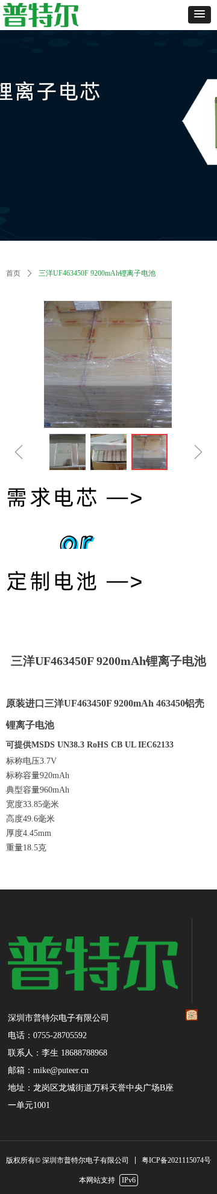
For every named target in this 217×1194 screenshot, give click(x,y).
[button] (199, 14)
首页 (13, 273)
